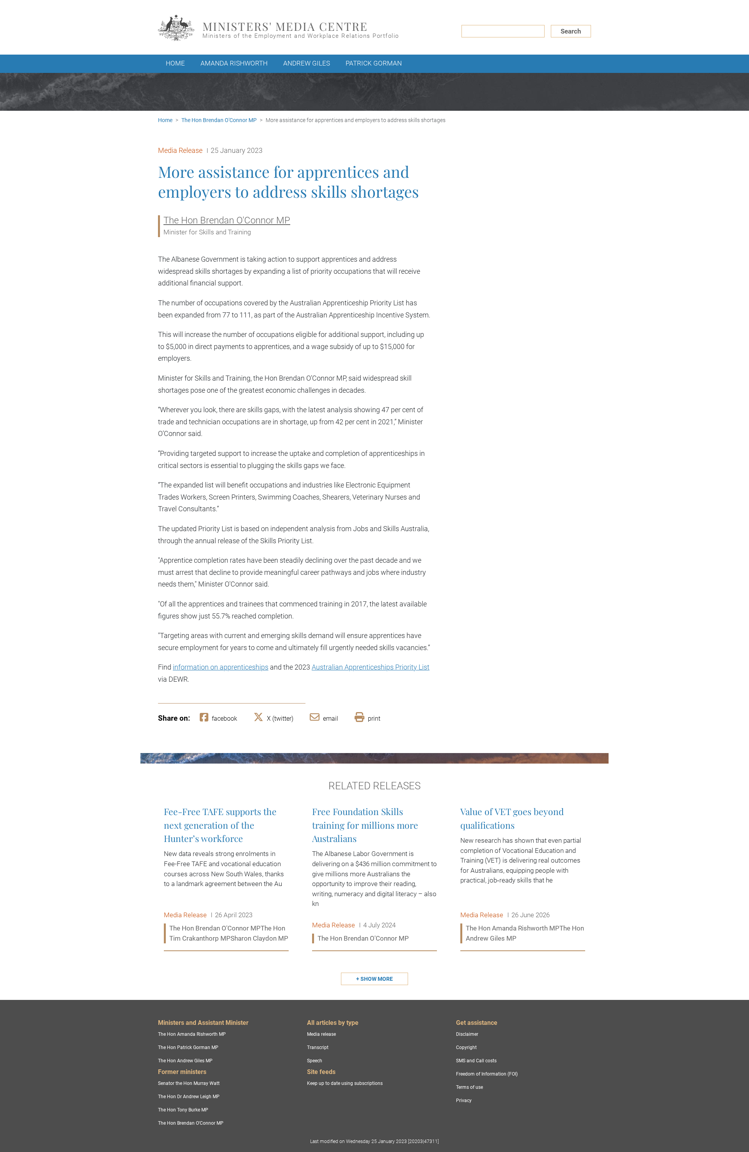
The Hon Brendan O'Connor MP (219, 120)
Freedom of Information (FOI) (487, 1074)
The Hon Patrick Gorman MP (188, 1047)
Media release (321, 1034)
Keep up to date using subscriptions (345, 1083)
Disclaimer (467, 1034)
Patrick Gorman (374, 63)
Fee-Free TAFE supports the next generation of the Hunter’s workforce (226, 875)
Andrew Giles (306, 63)
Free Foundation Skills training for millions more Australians (374, 875)
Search (571, 31)
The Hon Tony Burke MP (183, 1110)
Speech (314, 1060)
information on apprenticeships (220, 667)
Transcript (317, 1047)
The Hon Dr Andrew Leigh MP (189, 1096)
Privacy (464, 1100)
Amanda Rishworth (234, 63)
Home (175, 63)
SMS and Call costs (476, 1060)
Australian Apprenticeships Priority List (371, 667)
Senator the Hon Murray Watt (189, 1083)
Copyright (466, 1047)
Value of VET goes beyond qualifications (523, 875)
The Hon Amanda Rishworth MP (192, 1034)
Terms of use (469, 1087)
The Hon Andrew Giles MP (185, 1060)
